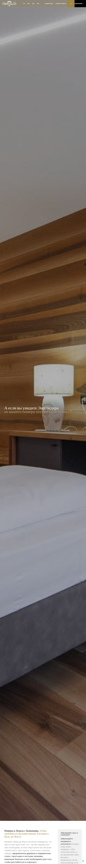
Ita (24, 3)
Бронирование (78, 3)
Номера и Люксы (61, 3)
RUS (38, 3)
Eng (28, 3)
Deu (33, 3)
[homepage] (9, 3)
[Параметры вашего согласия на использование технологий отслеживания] (83, 861)
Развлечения (49, 3)
